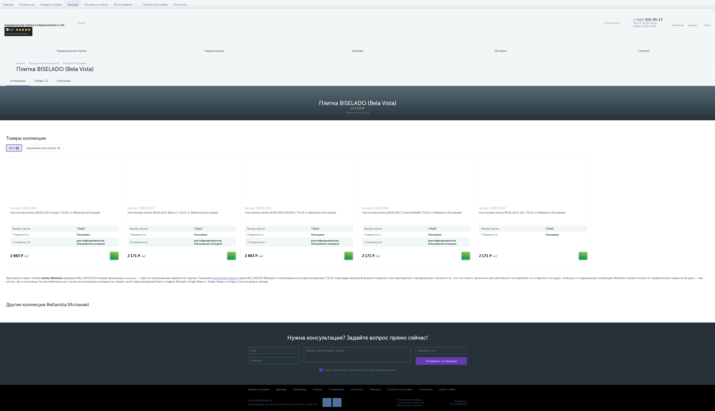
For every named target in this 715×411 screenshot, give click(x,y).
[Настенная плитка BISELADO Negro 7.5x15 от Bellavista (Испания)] (64, 183)
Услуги (317, 389)
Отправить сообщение (441, 361)
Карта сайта (447, 389)
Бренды (73, 4)
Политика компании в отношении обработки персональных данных (411, 402)
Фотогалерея (123, 4)
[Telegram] (337, 402)
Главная (8, 4)
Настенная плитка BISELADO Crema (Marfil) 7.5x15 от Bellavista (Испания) (412, 212)
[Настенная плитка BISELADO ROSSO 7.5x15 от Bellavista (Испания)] (299, 183)
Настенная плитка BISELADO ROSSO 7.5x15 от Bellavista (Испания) (290, 212)
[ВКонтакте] (326, 402)
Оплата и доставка (155, 4)
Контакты (180, 4)
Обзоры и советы (96, 4)
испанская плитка (225, 278)
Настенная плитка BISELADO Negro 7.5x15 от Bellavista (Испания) (55, 212)
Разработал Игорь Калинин (458, 402)
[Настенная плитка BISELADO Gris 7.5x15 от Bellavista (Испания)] (533, 183)
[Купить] (114, 256)
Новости (357, 389)
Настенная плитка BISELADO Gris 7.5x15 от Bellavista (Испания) (522, 212)
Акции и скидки (51, 4)
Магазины (299, 389)
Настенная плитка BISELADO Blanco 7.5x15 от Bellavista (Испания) (173, 212)
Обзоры (375, 389)
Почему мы (27, 4)
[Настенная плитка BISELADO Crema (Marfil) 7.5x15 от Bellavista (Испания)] (416, 183)
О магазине (336, 389)
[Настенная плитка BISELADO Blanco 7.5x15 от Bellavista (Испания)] (182, 183)
